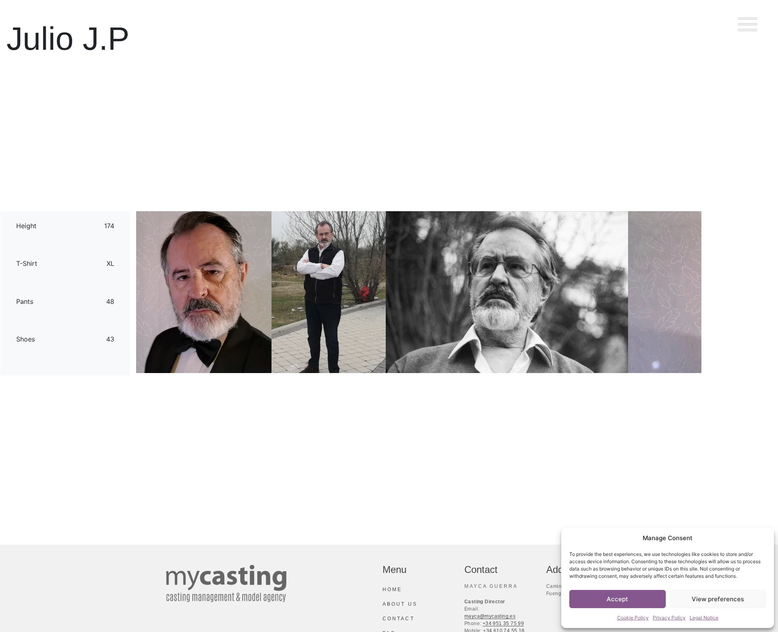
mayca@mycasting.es (489, 616)
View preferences (718, 599)
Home (392, 589)
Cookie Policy (633, 618)
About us (400, 604)
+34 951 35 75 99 (503, 623)
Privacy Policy (669, 618)
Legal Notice (704, 618)
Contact (399, 618)
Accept (617, 599)
